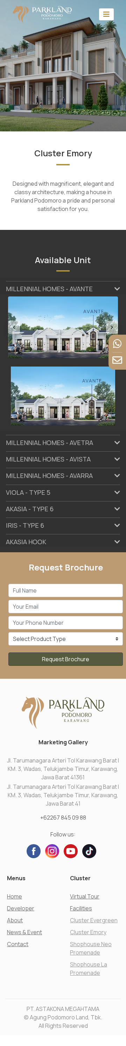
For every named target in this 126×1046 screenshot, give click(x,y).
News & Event (24, 932)
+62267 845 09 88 (63, 817)
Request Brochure (65, 659)
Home (14, 896)
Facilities (81, 908)
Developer (20, 908)
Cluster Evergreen (94, 920)
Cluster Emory (88, 932)
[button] (16, 327)
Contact (17, 944)
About (15, 920)
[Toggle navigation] (106, 14)
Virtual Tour (84, 896)
